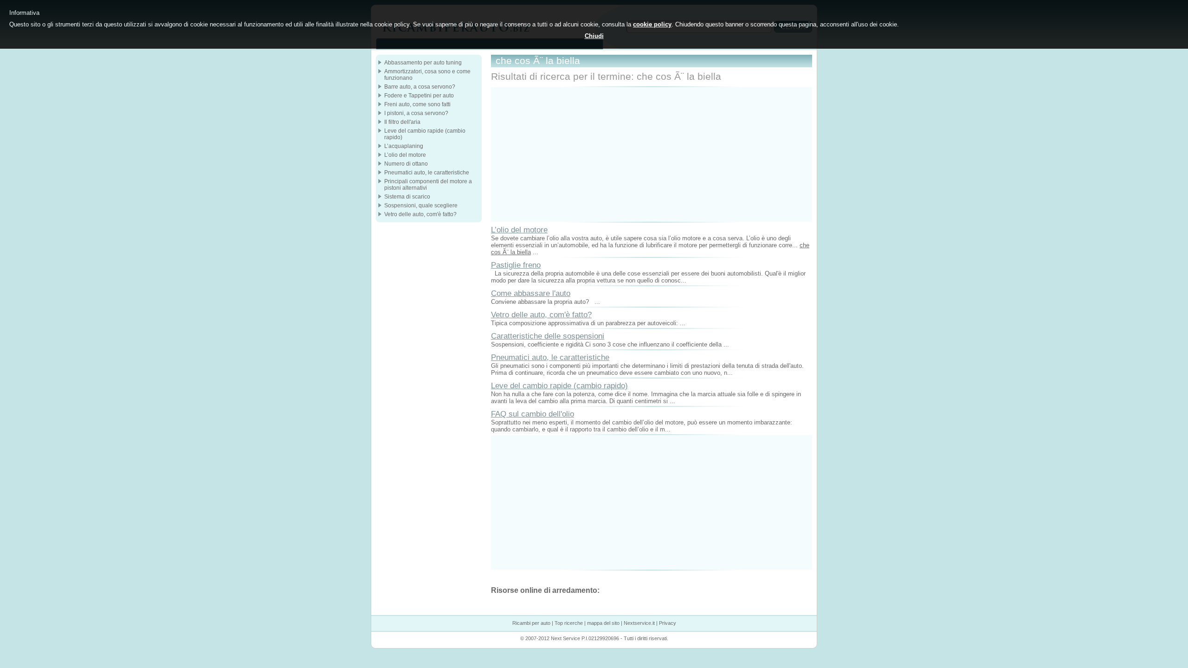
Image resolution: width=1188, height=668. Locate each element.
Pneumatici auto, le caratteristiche (550, 357)
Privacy (667, 623)
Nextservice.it (639, 623)
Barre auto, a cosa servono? (419, 87)
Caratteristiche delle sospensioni (547, 335)
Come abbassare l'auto (530, 293)
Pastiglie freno (516, 265)
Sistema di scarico (407, 196)
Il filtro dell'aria (402, 122)
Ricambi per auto (531, 623)
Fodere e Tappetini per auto (419, 95)
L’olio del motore (519, 229)
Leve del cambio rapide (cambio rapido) (559, 385)
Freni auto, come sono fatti (417, 104)
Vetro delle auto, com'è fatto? (541, 314)
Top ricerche (569, 623)
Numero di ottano (406, 164)
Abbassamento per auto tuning (423, 62)
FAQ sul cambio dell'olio (532, 413)
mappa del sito (603, 623)
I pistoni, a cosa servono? (416, 113)
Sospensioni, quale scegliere (421, 205)
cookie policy (652, 24)
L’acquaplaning (403, 146)
